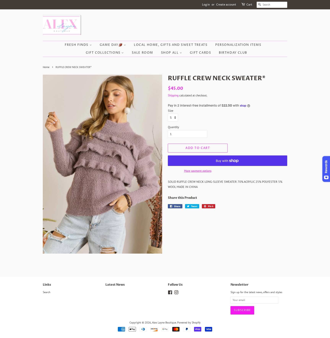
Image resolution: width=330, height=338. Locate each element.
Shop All (170, 53)
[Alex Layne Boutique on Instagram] (176, 293)
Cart (249, 4)
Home (46, 67)
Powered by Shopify (189, 322)
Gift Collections (103, 53)
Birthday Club (233, 53)
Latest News (115, 285)
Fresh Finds (77, 45)
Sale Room (142, 53)
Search (46, 292)
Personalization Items (238, 45)
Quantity (173, 127)
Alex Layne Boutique (164, 322)
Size (170, 110)
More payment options (197, 171)
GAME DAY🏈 (112, 45)
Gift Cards (200, 53)
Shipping (173, 95)
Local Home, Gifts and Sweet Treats (170, 45)
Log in (206, 4)
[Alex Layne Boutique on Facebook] (170, 293)
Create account (226, 4)
